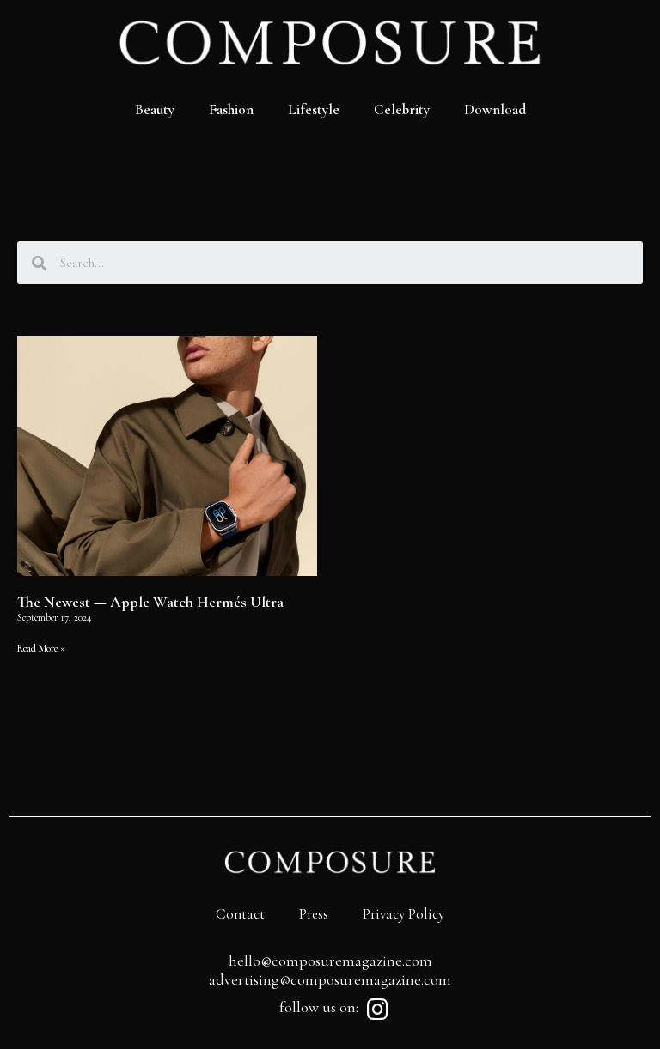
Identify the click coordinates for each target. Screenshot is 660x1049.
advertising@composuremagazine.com (330, 979)
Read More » (41, 648)
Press (313, 914)
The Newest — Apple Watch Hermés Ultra (150, 601)
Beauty (154, 109)
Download (495, 109)
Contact (240, 914)
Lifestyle (313, 109)
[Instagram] (377, 1009)
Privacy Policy (403, 914)
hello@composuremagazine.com (330, 960)
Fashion (231, 109)
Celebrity (402, 109)
